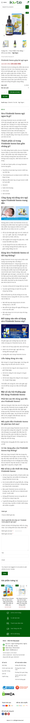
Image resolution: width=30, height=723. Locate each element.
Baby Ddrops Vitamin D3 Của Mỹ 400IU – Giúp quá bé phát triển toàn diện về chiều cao (8, 602)
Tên (3, 553)
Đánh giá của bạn (7, 531)
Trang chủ (4, 51)
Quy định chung (6, 671)
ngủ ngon (5, 235)
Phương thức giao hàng (21, 672)
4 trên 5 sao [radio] (19, 531)
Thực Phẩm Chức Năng (16, 51)
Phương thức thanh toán (20, 668)
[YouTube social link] (8, 714)
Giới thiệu (4, 665)
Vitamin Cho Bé (12, 102)
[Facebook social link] (3, 714)
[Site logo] (15, 2)
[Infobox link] (15, 613)
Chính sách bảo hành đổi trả (20, 675)
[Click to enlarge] (4, 35)
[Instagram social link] (6, 714)
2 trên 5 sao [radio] (17, 531)
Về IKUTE (4, 662)
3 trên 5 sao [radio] (18, 531)
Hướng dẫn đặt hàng (20, 665)
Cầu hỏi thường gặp (20, 679)
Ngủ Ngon (15, 53)
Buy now (5, 96)
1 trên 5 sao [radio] (15, 531)
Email (3, 560)
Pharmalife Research (7, 57)
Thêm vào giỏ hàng (15, 92)
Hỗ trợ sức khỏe (6, 53)
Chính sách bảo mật (7, 668)
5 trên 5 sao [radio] (21, 531)
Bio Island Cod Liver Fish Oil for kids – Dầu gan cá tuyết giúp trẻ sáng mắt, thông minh (22, 602)
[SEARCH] (27, 7)
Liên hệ (4, 673)
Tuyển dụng (5, 676)
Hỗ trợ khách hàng (21, 662)
